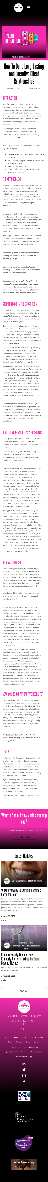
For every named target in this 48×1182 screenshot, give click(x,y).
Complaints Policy (31, 1047)
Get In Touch (23, 837)
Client (10, 1042)
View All (24, 990)
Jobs (24, 1037)
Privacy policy (15, 1047)
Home (7, 1037)
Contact (37, 1042)
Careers (19, 1042)
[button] (28, 7)
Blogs (28, 1042)
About (16, 1037)
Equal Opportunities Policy (15, 1052)
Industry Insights (36, 1037)
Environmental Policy (24, 1056)
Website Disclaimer (36, 1052)
